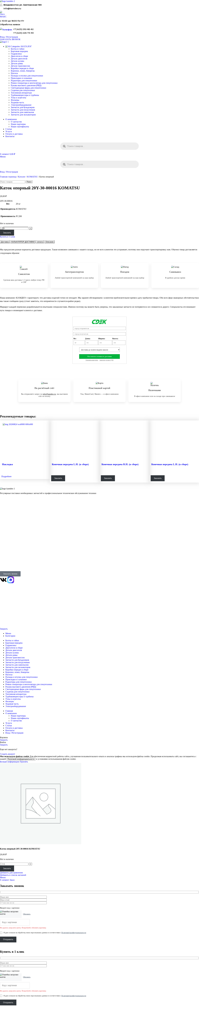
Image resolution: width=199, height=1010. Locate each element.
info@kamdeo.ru (12, 8)
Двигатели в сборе (19, 56)
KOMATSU (32, 177)
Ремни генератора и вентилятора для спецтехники (34, 83)
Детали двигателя (19, 58)
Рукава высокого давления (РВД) (26, 85)
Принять (24, 762)
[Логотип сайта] (7, 1)
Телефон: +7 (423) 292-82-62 (11, 559)
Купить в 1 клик (7, 237)
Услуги (3, 524)
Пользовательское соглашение (10, 622)
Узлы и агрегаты (18, 97)
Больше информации (10, 762)
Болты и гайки (17, 49)
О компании (5, 531)
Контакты (4, 535)
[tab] (5, 241)
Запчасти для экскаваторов (23, 115)
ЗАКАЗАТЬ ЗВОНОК (10, 39)
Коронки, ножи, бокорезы (23, 71)
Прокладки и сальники (21, 78)
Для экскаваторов (7, 521)
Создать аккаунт (7, 754)
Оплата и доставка (7, 538)
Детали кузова (17, 61)
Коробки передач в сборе (22, 68)
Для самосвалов (6, 518)
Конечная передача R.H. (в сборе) (120, 464)
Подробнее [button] (6, 476)
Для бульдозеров (6, 511)
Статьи (3, 545)
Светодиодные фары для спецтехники (28, 88)
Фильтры (15, 100)
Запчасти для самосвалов (22, 112)
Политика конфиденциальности (10, 613)
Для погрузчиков (7, 514)
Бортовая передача (19, 51)
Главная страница (8, 177)
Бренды (3, 549)
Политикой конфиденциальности (21, 759)
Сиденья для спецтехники (23, 90)
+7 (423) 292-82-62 (23, 29)
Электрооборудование (21, 105)
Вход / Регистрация (14, 733)
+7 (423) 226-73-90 (23, 33)
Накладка (7, 464)
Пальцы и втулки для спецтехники (27, 75)
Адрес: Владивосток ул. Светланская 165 (16, 562)
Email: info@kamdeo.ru (9, 566)
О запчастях (16, 122)
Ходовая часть (17, 102)
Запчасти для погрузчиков (23, 110)
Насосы (14, 73)
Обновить (26, 914)
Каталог (21, 177)
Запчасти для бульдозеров (23, 107)
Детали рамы (17, 63)
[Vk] (3, 579)
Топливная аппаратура (21, 93)
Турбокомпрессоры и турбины (25, 95)
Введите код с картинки (9, 908)
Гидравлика (16, 54)
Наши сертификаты (20, 126)
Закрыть (4, 629)
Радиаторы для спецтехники (24, 80)
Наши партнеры (18, 124)
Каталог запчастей (8, 507)
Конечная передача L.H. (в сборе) (70, 464)
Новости (3, 542)
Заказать (7, 232)
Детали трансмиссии (20, 66)
